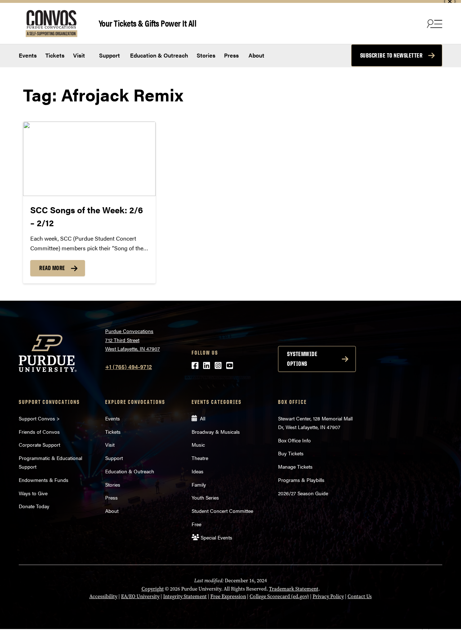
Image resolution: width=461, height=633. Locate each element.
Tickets (54, 55)
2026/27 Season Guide (303, 493)
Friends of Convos (39, 431)
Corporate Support (39, 444)
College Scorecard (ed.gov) (279, 596)
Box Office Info (294, 440)
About (256, 55)
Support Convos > (39, 418)
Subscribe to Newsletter (391, 55)
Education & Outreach (158, 55)
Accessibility (103, 596)
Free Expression (228, 596)
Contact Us (360, 596)
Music (198, 444)
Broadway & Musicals (216, 431)
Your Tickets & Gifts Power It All (148, 23)
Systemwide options (302, 358)
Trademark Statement (293, 589)
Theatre (200, 457)
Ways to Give (33, 493)
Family (199, 484)
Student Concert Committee (222, 510)
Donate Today (34, 506)
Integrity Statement (185, 596)
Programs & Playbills (301, 479)
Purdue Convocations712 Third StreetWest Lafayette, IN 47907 (132, 339)
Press (231, 55)
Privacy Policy (328, 596)
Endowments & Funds (43, 479)
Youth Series (205, 497)
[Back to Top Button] (425, 627)
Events (28, 55)
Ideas (197, 471)
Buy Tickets (291, 453)
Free (196, 524)
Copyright (153, 589)
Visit (79, 55)
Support (109, 55)
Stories (206, 55)
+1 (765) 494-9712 (128, 367)
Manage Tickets (295, 466)
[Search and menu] (433, 23)
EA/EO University (140, 596)
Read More (52, 268)
